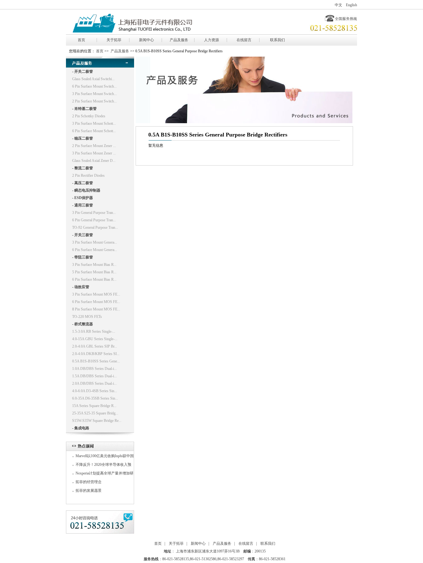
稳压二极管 (83, 138)
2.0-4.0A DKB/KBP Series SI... (96, 354)
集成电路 (81, 428)
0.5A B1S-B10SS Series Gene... (96, 361)
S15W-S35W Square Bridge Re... (96, 420)
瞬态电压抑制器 (87, 190)
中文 (338, 5)
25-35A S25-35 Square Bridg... (95, 413)
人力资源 (211, 40)
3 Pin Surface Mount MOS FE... (96, 294)
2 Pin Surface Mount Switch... (94, 101)
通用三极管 (83, 205)
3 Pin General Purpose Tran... (94, 212)
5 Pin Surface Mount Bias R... (94, 272)
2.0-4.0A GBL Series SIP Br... (94, 346)
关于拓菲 (114, 40)
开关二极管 (83, 71)
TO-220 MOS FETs (87, 316)
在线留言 (244, 40)
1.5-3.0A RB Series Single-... (93, 331)
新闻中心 (146, 40)
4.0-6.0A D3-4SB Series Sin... (94, 391)
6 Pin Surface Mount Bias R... (94, 279)
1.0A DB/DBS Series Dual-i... (94, 368)
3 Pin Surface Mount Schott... (94, 123)
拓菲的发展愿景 (89, 490)
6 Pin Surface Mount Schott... (94, 131)
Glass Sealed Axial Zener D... (94, 160)
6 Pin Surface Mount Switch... (94, 86)
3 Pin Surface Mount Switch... (94, 94)
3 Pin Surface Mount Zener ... (94, 153)
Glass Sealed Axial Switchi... (93, 79)
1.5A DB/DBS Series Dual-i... (94, 376)
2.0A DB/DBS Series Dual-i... (94, 383)
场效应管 (81, 287)
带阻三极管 (83, 257)
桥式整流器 (83, 324)
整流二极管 (83, 168)
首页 (81, 40)
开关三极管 (83, 235)
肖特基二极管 (85, 108)
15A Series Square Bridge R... (94, 406)
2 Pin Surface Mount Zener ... (94, 146)
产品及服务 (179, 40)
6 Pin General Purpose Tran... (94, 220)
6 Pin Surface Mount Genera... (94, 250)
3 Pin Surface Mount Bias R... (94, 264)
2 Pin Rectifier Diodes (88, 175)
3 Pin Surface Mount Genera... (94, 242)
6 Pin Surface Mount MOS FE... (96, 302)
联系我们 (277, 40)
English (351, 5)
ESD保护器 (83, 198)
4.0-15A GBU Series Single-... (94, 339)
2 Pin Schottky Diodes (88, 116)
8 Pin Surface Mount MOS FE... (96, 309)
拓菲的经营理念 (89, 482)
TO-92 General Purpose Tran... (95, 227)
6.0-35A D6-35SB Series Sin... (95, 398)
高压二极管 (83, 183)
